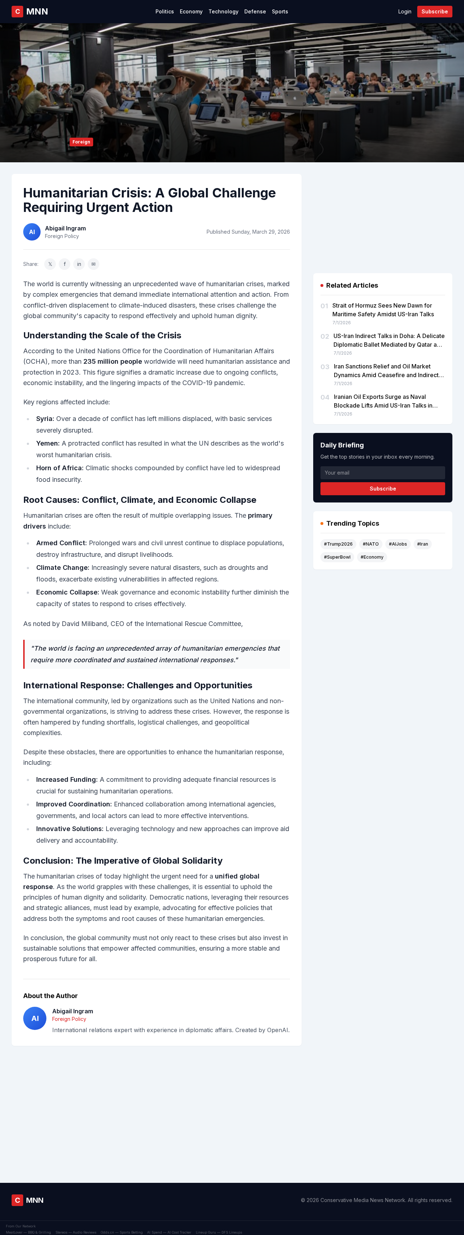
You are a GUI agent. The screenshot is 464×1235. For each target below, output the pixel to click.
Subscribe (435, 11)
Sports (280, 11)
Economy (191, 11)
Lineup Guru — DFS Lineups (219, 1232)
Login (404, 11)
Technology (223, 11)
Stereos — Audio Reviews (75, 1232)
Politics (165, 11)
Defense (255, 11)
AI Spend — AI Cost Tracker (169, 1232)
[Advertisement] (156, 1102)
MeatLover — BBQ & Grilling (28, 1232)
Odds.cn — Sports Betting (122, 1232)
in (79, 264)
